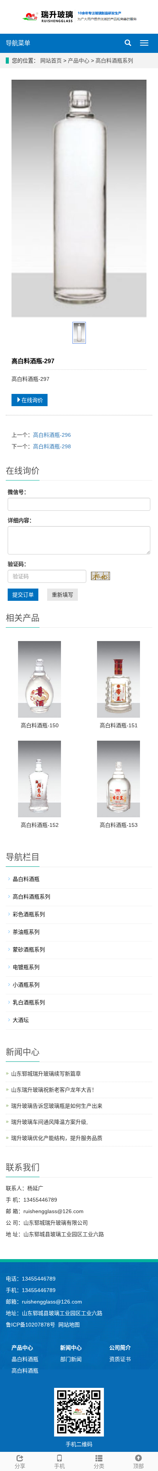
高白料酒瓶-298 (52, 446)
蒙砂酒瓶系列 (29, 949)
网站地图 (69, 1325)
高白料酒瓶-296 (52, 435)
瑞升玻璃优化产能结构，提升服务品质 (56, 1138)
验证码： (18, 564)
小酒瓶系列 (26, 985)
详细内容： (21, 520)
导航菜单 (18, 43)
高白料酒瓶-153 (119, 825)
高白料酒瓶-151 (119, 725)
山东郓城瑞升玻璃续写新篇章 (46, 1074)
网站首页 (51, 60)
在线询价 (32, 400)
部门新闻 (71, 1359)
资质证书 (120, 1359)
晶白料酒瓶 (26, 879)
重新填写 (62, 595)
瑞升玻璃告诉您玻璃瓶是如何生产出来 (56, 1106)
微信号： (18, 492)
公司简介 (120, 1348)
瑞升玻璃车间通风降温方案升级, (49, 1122)
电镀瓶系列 (26, 967)
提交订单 (23, 595)
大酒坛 (21, 1020)
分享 (20, 1466)
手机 (59, 1466)
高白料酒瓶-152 (40, 825)
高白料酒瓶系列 (113, 60)
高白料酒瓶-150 (40, 725)
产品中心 (79, 60)
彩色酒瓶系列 (29, 914)
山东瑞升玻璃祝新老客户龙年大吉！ (54, 1090)
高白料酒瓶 (25, 1371)
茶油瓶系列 (26, 932)
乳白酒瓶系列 (29, 1002)
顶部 (138, 1466)
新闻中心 (71, 1348)
